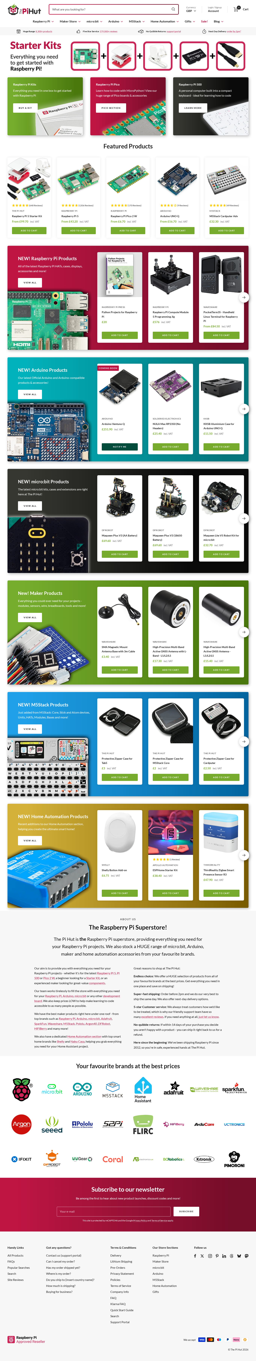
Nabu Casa (77, 1041)
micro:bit (93, 21)
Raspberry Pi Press (113, 307)
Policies (115, 1279)
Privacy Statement (122, 1273)
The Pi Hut (18, 210)
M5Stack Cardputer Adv (224, 216)
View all (30, 282)
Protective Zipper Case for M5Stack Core (168, 760)
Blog (217, 21)
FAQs (11, 1261)
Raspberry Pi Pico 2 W (124, 216)
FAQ (113, 1298)
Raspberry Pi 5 (70, 216)
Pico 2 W (49, 978)
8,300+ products (44, 31)
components (97, 983)
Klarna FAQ (118, 1304)
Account (213, 11)
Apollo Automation (165, 865)
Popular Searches (18, 1267)
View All (30, 729)
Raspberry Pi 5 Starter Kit (27, 216)
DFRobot (107, 530)
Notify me (120, 446)
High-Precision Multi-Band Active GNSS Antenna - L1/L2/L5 (219, 651)
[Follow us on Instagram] (210, 1256)
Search (11, 1273)
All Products (15, 1255)
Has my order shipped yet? (63, 1267)
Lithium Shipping (121, 1261)
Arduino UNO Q (169, 216)
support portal (174, 31)
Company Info (119, 1291)
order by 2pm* (234, 31)
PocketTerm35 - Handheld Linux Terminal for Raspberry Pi (221, 316)
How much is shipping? (60, 1285)
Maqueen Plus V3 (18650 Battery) (167, 537)
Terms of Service (159, 1220)
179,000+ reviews (108, 31)
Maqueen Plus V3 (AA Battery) (119, 535)
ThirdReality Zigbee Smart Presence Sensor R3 (219, 872)
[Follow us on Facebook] (195, 1256)
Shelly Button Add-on (114, 870)
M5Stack (135, 21)
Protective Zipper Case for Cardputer (219, 760)
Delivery (115, 1255)
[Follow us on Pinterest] (217, 1256)
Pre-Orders (117, 1267)
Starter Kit (93, 978)
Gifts (188, 21)
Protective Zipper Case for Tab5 (117, 760)
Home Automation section (84, 1036)
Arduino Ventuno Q (113, 423)
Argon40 (91, 1023)
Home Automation (163, 21)
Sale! (204, 21)
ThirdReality (212, 864)
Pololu (80, 1023)
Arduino (113, 21)
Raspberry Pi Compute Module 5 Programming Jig (171, 314)
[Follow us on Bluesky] (239, 1256)
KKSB (206, 418)
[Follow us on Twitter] (202, 1256)
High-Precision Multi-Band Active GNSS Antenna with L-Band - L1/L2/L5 (170, 651)
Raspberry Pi (41, 21)
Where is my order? (58, 1273)
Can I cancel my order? (60, 1261)
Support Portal (119, 1322)
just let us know (209, 1016)
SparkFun (40, 1023)
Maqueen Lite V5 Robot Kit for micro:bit (221, 537)
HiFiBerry (40, 1028)
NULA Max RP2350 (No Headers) (166, 426)
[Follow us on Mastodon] (247, 1256)
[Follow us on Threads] (232, 1256)
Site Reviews (15, 1279)
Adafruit (106, 1018)
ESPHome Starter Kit (165, 870)
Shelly (106, 864)
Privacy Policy (140, 1220)
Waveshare (210, 307)
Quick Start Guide (121, 1310)
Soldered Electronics (167, 418)
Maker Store (68, 21)
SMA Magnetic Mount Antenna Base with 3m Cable (118, 649)
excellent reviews (152, 1016)
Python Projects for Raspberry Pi (119, 314)
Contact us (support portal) (63, 1255)
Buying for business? (59, 1291)
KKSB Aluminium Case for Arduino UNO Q (219, 426)
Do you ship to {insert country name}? (70, 1279)
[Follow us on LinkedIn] (224, 1256)
